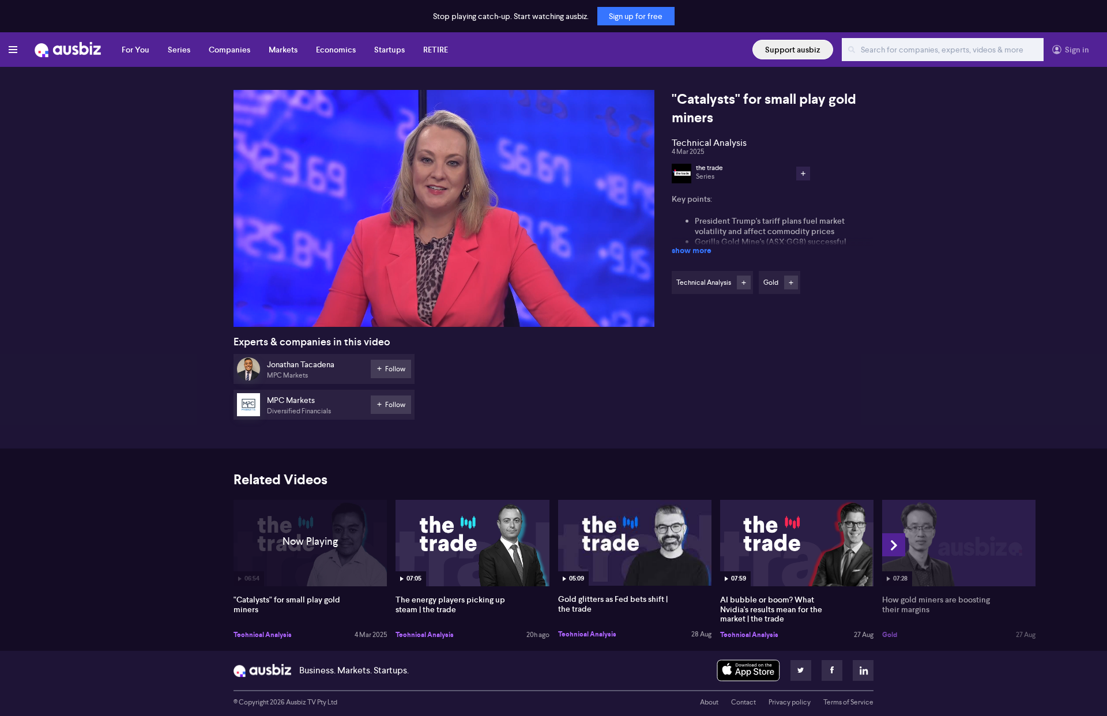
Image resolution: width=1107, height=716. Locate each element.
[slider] (444, 285)
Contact (743, 702)
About (709, 702)
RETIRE (435, 49)
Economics (336, 49)
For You (135, 49)
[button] (447, 212)
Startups (389, 49)
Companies (229, 49)
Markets (283, 49)
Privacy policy (790, 702)
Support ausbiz (792, 49)
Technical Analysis (263, 634)
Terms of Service (848, 702)
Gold (889, 634)
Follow (744, 282)
